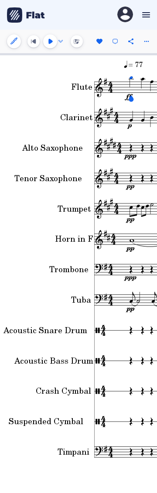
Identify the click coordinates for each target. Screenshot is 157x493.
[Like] (99, 41)
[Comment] (115, 41)
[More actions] (146, 41)
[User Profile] (125, 15)
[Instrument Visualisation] (77, 41)
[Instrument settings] (14, 41)
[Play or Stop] (50, 41)
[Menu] (145, 15)
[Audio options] (60, 41)
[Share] (130, 41)
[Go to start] (33, 41)
